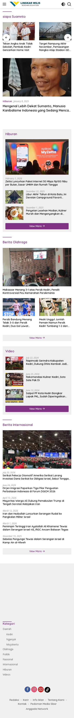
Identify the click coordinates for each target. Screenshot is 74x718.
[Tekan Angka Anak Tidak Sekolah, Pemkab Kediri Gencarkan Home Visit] (19, 31)
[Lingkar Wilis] (24, 4)
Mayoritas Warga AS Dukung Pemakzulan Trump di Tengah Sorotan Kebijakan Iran (33, 502)
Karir (26, 700)
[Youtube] (41, 690)
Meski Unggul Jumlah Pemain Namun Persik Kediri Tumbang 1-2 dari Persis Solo (53, 323)
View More (35, 226)
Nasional (8, 659)
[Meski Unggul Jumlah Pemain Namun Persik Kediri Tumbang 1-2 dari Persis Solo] (55, 307)
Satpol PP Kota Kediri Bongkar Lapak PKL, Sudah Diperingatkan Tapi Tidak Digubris (45, 395)
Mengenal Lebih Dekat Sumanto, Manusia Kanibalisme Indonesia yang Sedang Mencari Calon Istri (37, 110)
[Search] (69, 4)
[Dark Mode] (63, 4)
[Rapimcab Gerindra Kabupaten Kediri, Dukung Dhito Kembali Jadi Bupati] (14, 363)
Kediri (9, 634)
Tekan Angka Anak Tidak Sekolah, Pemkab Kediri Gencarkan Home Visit (18, 47)
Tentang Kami (56, 700)
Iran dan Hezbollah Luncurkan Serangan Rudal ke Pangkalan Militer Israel (32, 515)
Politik (6, 654)
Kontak (22, 703)
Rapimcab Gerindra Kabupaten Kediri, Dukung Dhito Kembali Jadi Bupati (46, 362)
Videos (6, 674)
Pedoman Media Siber (44, 703)
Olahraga (8, 649)
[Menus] (5, 4)
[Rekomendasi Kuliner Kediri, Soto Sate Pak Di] (14, 379)
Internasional (10, 664)
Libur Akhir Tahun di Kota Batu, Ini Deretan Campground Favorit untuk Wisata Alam (46, 196)
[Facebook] (27, 690)
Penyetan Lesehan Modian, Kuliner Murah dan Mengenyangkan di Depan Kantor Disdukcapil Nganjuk (47, 212)
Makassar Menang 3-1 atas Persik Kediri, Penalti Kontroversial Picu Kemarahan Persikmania (31, 291)
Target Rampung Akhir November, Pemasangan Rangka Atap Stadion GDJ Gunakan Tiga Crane (55, 47)
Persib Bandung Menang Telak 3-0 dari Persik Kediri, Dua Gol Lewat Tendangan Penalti (17, 323)
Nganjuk (11, 639)
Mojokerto (12, 644)
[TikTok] (47, 690)
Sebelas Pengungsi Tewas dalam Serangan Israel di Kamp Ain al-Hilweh (33, 540)
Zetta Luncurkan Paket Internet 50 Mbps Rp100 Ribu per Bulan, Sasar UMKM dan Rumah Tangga (36, 183)
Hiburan (7, 101)
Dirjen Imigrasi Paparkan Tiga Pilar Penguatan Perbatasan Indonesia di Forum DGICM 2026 (30, 490)
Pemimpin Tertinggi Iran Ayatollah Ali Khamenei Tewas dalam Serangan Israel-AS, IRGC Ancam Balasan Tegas (35, 528)
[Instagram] (34, 690)
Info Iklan (38, 700)
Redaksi (14, 700)
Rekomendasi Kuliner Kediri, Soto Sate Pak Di (46, 378)
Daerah (7, 629)
